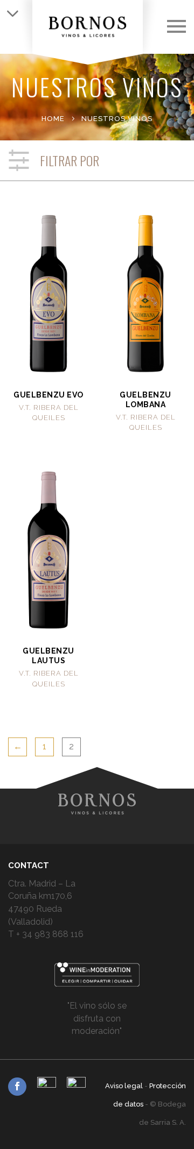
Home (53, 119)
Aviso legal (124, 1086)
